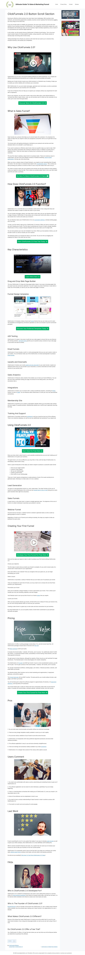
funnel (32, 321)
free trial (36, 645)
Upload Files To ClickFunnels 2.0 (16, 946)
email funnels (11, 355)
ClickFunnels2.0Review (14, 945)
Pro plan (20, 663)
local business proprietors (19, 895)
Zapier (18, 392)
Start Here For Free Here (31, 451)
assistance (29, 416)
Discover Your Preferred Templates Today (31, 328)
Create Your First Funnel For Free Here (31, 692)
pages (38, 595)
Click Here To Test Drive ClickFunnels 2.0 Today (33, 855)
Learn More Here (31, 277)
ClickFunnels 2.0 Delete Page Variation (49, 946)
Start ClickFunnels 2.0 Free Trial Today (31, 241)
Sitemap (77, 4)
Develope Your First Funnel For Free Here (31, 555)
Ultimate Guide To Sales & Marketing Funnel (32, 4)
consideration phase (42, 163)
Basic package (13, 648)
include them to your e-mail (40, 490)
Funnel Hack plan (14, 677)
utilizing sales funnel (16, 852)
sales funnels (50, 841)
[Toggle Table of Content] (13, 941)
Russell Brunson (12, 906)
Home (56, 4)
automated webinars (39, 219)
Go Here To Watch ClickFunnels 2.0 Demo (31, 176)
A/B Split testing (23, 340)
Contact (70, 4)
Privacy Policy (63, 4)
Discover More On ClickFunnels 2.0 (31, 103)
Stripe (53, 390)
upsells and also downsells (32, 365)
